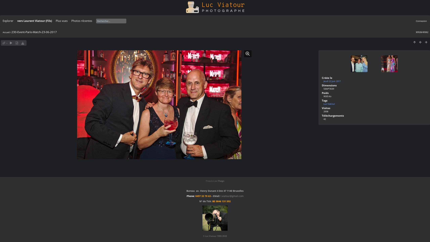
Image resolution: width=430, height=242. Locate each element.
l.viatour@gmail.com (232, 196)
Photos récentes (81, 21)
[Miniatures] (414, 42)
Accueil (6, 32)
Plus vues (62, 21)
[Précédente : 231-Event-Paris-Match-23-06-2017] (420, 42)
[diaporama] (11, 43)
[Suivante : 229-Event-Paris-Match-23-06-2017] (426, 42)
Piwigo (221, 180)
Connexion (421, 21)
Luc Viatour (329, 103)
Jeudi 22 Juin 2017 (332, 81)
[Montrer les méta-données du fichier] (17, 43)
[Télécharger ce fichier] (23, 43)
